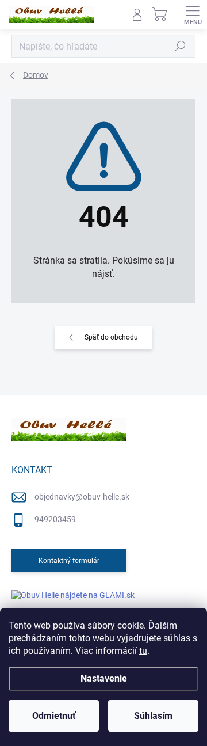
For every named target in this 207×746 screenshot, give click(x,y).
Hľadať (180, 46)
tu (143, 650)
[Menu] (192, 14)
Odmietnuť (54, 715)
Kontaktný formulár (69, 561)
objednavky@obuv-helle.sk (81, 496)
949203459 (55, 519)
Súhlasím (153, 715)
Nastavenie (103, 678)
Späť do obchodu (111, 337)
